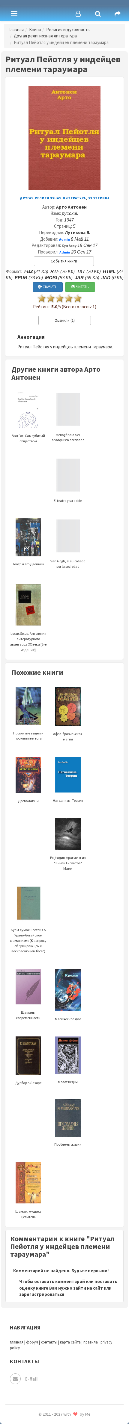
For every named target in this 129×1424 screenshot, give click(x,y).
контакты (49, 1342)
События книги (64, 261)
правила (90, 1342)
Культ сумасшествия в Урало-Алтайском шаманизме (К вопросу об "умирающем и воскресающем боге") (28, 940)
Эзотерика (99, 198)
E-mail (31, 1379)
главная (16, 1342)
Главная (16, 29)
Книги (35, 29)
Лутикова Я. (77, 232)
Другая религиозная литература (45, 36)
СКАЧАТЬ (50, 286)
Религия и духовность (68, 29)
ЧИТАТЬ (82, 286)
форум (32, 1342)
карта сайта (70, 1342)
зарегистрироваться (41, 1294)
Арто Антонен (71, 207)
